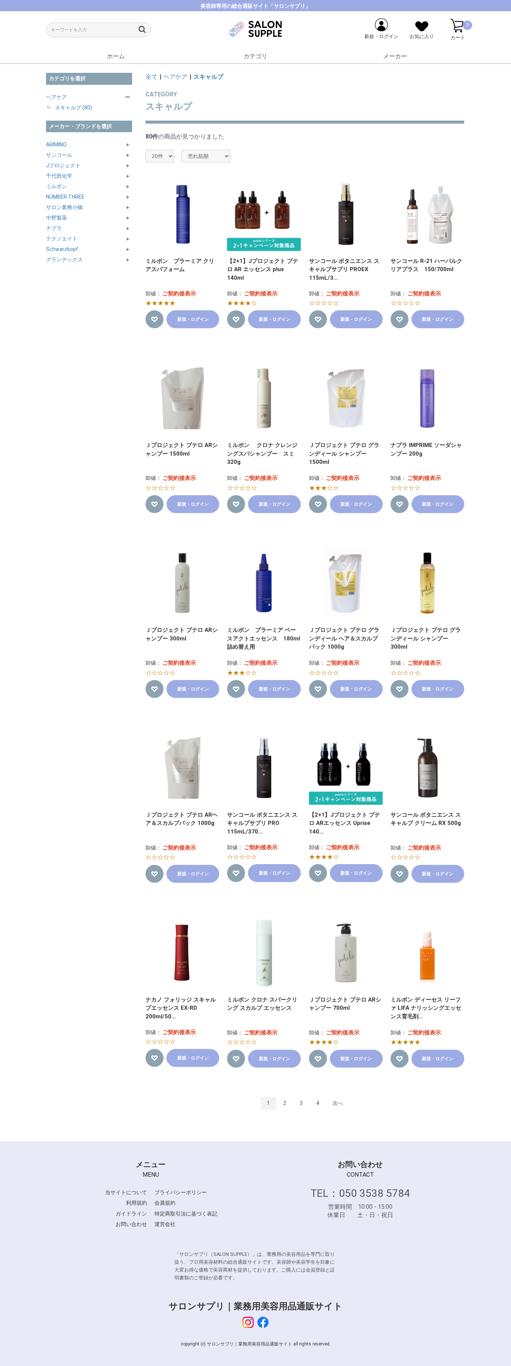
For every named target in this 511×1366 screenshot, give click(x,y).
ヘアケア (56, 97)
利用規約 (136, 1203)
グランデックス (64, 260)
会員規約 (164, 1203)
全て (151, 76)
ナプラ (54, 228)
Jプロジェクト (63, 165)
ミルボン (56, 186)
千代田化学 (59, 176)
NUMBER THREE (65, 197)
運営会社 (164, 1224)
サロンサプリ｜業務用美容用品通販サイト (256, 1306)
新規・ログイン (193, 319)
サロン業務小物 (64, 207)
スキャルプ (208, 76)
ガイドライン (131, 1214)
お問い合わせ (131, 1224)
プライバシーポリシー (180, 1192)
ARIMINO (56, 145)
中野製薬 (56, 218)
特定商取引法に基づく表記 (185, 1214)
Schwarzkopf (62, 249)
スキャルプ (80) (73, 108)
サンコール (59, 155)
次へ (338, 1103)
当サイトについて (126, 1192)
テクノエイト (61, 239)
